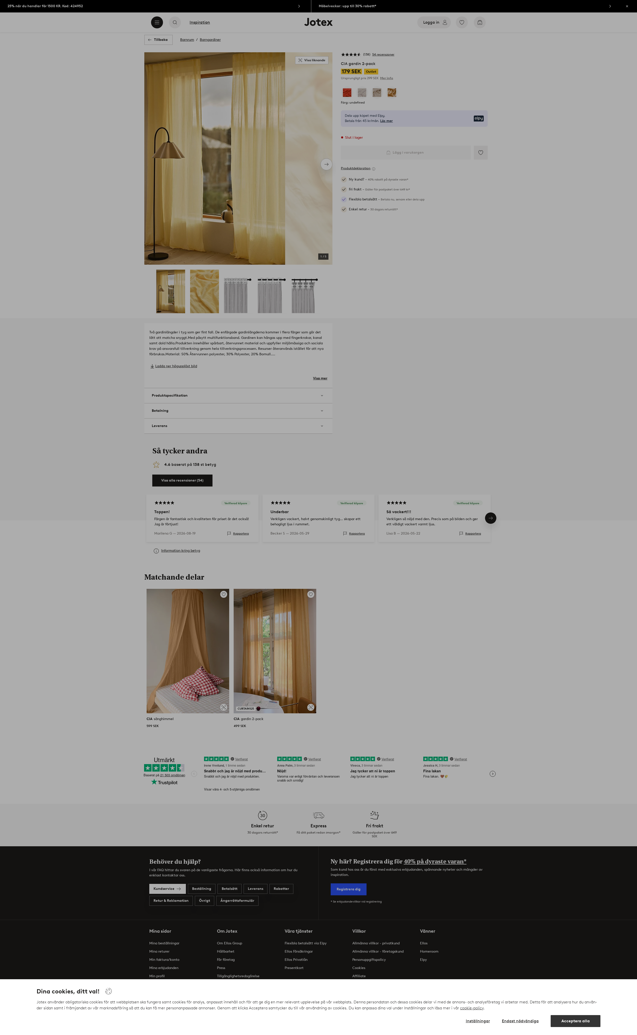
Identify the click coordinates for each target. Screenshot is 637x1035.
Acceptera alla (575, 1021)
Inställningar (478, 1021)
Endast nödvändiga (520, 1021)
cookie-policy (471, 1008)
